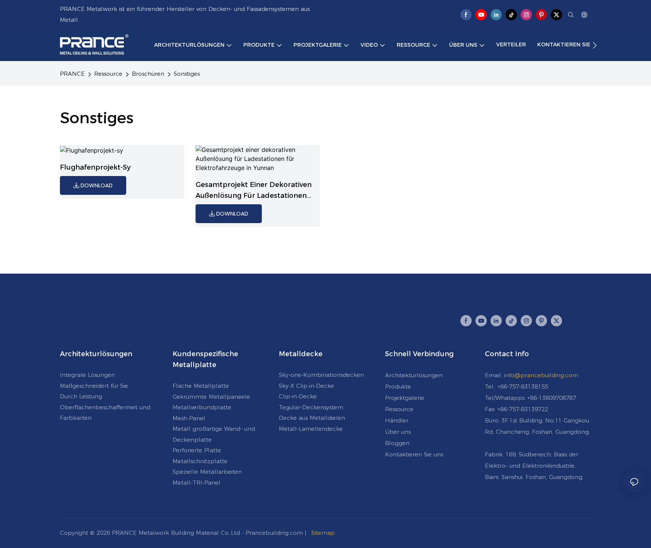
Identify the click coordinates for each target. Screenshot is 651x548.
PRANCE (72, 73)
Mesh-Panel (189, 418)
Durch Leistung (81, 396)
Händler (396, 420)
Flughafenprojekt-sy (95, 167)
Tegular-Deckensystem (311, 407)
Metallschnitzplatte (200, 461)
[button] (595, 45)
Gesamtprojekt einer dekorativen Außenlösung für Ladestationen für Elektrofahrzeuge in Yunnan (254, 191)
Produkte (398, 386)
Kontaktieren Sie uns (414, 454)
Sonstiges (187, 73)
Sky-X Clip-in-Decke (306, 385)
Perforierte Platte (197, 450)
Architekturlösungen (414, 375)
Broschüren (148, 73)
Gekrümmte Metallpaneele (211, 396)
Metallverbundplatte (202, 407)
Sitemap (323, 532)
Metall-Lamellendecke (311, 428)
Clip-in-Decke (298, 396)
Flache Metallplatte (201, 385)
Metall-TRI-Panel (196, 482)
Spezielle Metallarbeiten (207, 471)
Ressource (108, 73)
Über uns (398, 431)
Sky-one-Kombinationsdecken (321, 374)
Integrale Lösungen (87, 374)
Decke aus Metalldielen (312, 417)
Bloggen (397, 443)
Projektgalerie (404, 397)
